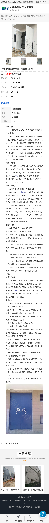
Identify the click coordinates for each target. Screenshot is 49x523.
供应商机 (17, 16)
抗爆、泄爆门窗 (28, 16)
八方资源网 (19, 507)
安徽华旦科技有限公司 (34, 500)
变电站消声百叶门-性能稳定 (12, 490)
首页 (10, 16)
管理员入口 (31, 507)
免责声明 (25, 507)
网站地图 (37, 507)
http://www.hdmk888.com (9, 443)
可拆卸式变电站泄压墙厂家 (36, 490)
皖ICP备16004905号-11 (21, 500)
